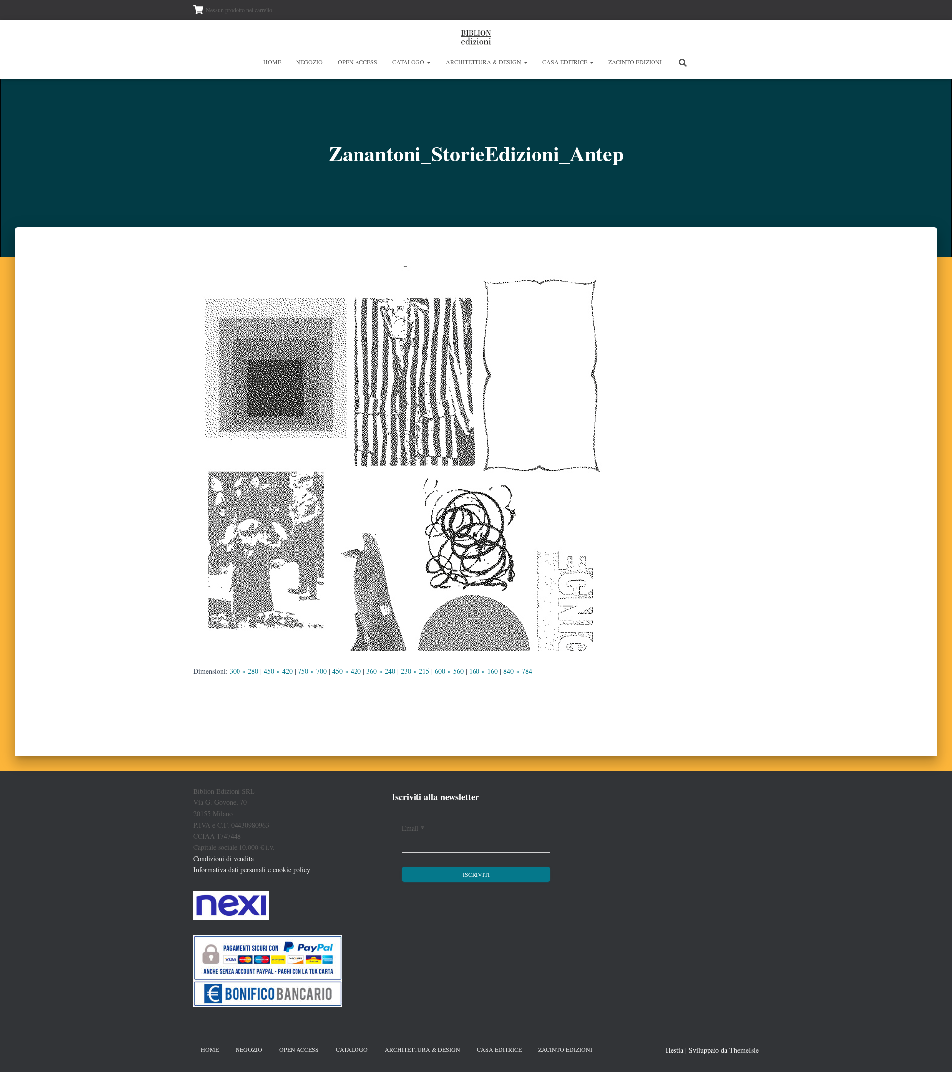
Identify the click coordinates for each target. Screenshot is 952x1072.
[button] (428, 62)
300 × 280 (244, 671)
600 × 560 (449, 671)
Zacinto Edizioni (635, 62)
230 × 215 (415, 671)
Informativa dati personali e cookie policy (251, 869)
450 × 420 (278, 671)
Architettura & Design (484, 62)
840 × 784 (517, 671)
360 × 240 (380, 671)
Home (272, 62)
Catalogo (409, 62)
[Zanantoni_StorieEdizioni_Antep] (401, 455)
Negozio (309, 62)
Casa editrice (565, 62)
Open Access (357, 62)
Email (413, 828)
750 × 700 (312, 671)
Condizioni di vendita (223, 858)
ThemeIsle (744, 1050)
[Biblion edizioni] (476, 37)
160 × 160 (483, 671)
